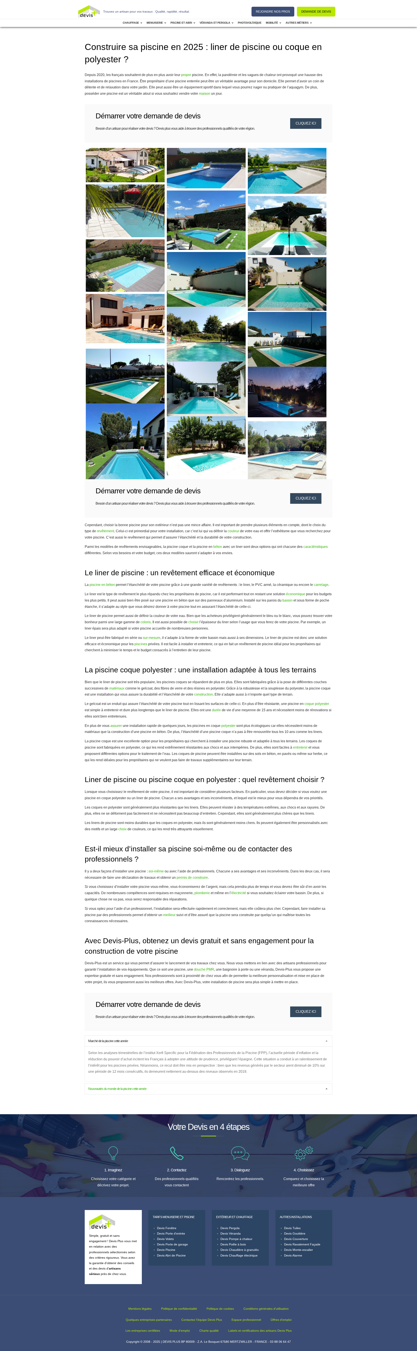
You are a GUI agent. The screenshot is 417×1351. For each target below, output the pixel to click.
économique (295, 594)
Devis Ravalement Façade (302, 1244)
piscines (140, 644)
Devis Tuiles (292, 1228)
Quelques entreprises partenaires (149, 1319)
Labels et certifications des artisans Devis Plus (260, 1330)
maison (204, 93)
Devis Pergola (230, 1228)
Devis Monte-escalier (298, 1250)
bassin (287, 600)
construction (203, 694)
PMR (210, 969)
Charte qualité (209, 1330)
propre (186, 75)
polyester (228, 726)
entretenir (300, 747)
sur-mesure (151, 638)
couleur (233, 531)
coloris (146, 622)
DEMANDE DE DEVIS (316, 11)
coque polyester (316, 704)
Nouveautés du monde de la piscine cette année (117, 1089)
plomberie (202, 893)
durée (216, 710)
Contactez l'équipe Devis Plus (201, 1319)
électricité (238, 893)
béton (217, 547)
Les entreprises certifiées (143, 1330)
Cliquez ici (306, 123)
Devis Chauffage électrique (239, 1255)
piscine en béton (102, 585)
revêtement (105, 531)
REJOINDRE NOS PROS (273, 11)
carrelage (321, 585)
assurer (116, 726)
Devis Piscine (166, 1250)
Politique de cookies (220, 1308)
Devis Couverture (296, 1239)
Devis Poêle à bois (233, 1244)
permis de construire (192, 877)
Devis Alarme (293, 1255)
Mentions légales (140, 1308)
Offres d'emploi (281, 1319)
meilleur (169, 915)
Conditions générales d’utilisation (266, 1308)
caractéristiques (315, 547)
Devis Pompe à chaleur (236, 1239)
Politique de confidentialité (179, 1308)
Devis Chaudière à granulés (239, 1250)
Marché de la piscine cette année (108, 1041)
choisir (193, 622)
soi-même (156, 871)
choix (122, 829)
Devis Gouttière (294, 1233)
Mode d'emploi (180, 1330)
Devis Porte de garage (172, 1244)
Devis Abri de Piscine (171, 1255)
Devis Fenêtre (166, 1228)
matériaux (116, 688)
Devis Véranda (230, 1233)
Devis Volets (165, 1239)
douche (199, 969)
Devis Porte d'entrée (171, 1233)
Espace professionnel (246, 1319)
